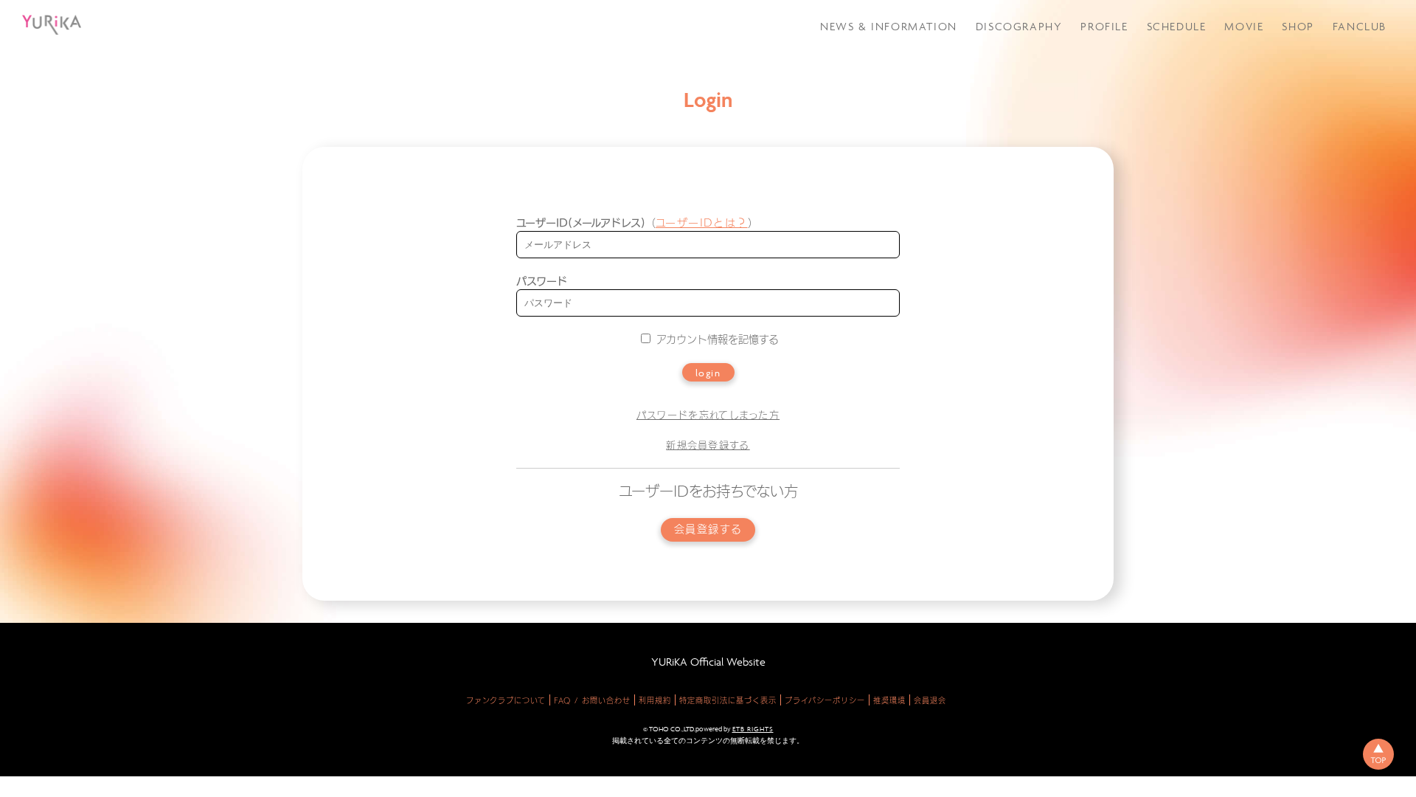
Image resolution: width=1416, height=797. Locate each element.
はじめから (1338, 167)
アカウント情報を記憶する (716, 339)
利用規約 (655, 700)
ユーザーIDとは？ (702, 223)
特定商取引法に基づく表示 (728, 700)
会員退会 (930, 700)
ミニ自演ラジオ (1347, 125)
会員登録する (708, 529)
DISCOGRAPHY (1019, 26)
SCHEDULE (1177, 26)
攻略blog (1334, 68)
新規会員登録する (707, 445)
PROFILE (1104, 26)
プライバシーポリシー (825, 700)
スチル (1327, 107)
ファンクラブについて (506, 700)
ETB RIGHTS (753, 729)
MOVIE (1243, 26)
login (708, 373)
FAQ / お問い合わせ (592, 700)
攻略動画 (1332, 49)
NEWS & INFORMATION (888, 26)
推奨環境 (889, 700)
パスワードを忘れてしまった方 (708, 415)
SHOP (1297, 26)
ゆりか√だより (1347, 87)
